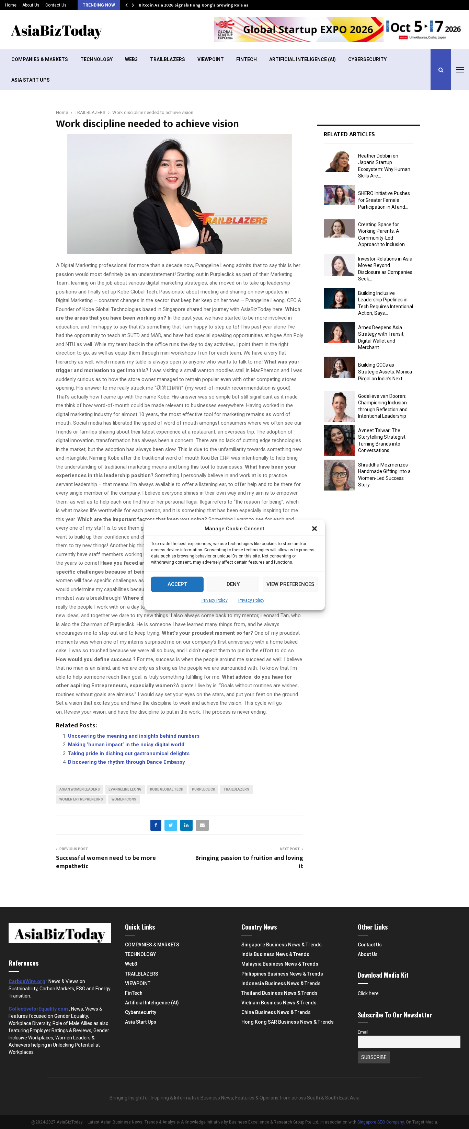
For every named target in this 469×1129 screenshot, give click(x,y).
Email (363, 1032)
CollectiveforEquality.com (38, 1009)
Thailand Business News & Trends (279, 993)
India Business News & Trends (275, 954)
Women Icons (124, 799)
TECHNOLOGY (96, 59)
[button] (314, 528)
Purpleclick (203, 789)
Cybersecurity (367, 59)
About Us (30, 5)
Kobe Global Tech (166, 789)
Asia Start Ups (30, 80)
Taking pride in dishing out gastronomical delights (129, 753)
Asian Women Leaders (79, 789)
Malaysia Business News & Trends (279, 964)
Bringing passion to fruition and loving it (249, 862)
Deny (233, 584)
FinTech (246, 59)
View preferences (290, 584)
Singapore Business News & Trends (281, 944)
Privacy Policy (215, 600)
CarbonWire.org (27, 981)
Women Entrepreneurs (81, 799)
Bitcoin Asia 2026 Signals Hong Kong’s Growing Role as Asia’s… (201, 5)
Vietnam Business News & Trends (279, 1002)
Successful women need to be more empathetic (106, 862)
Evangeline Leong (124, 789)
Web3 (131, 59)
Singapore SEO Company (380, 1122)
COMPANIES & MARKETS (39, 59)
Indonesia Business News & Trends (281, 983)
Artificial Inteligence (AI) (302, 59)
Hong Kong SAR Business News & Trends (287, 1022)
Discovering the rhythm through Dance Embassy (126, 762)
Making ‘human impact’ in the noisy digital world (126, 744)
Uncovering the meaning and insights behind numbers (133, 736)
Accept (177, 584)
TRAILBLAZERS (167, 59)
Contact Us (56, 5)
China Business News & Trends (276, 1012)
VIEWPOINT (210, 59)
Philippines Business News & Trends (282, 974)
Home (10, 5)
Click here (368, 993)
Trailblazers (236, 789)
